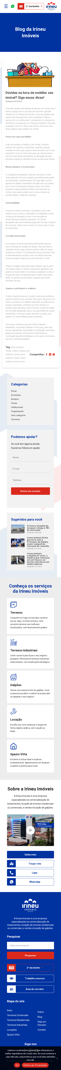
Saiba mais (30, 854)
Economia (16, 395)
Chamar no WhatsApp (12, 6)
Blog (40, 1017)
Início (9, 1010)
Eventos (15, 399)
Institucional (17, 407)
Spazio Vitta (13, 1034)
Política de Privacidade (35, 1065)
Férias (14, 403)
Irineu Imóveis (51, 6)
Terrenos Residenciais (18, 1020)
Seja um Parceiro (42, 1023)
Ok (17, 1065)
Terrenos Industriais (17, 1025)
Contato (42, 1030)
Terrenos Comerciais (17, 1015)
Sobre (41, 1012)
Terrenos (15, 419)
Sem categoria (18, 415)
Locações (12, 1030)
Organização (17, 411)
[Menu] (6, 6)
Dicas (14, 391)
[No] (57, 1058)
